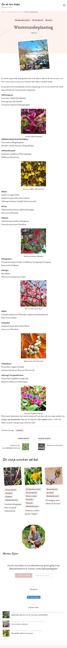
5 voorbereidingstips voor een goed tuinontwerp (12, 507)
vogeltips (44, 419)
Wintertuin (49, 20)
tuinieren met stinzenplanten (10, 419)
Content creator (23, 575)
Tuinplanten (8, 497)
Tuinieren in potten (31, 496)
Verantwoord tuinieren (11, 500)
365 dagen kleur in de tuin (22, 20)
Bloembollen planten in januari (22, 633)
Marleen (34, 33)
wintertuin (20, 430)
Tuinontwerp (8, 493)
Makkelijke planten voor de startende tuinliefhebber (29, 615)
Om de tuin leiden (10, 4)
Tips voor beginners (37, 20)
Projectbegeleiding (42, 575)
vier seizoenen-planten (19, 624)
